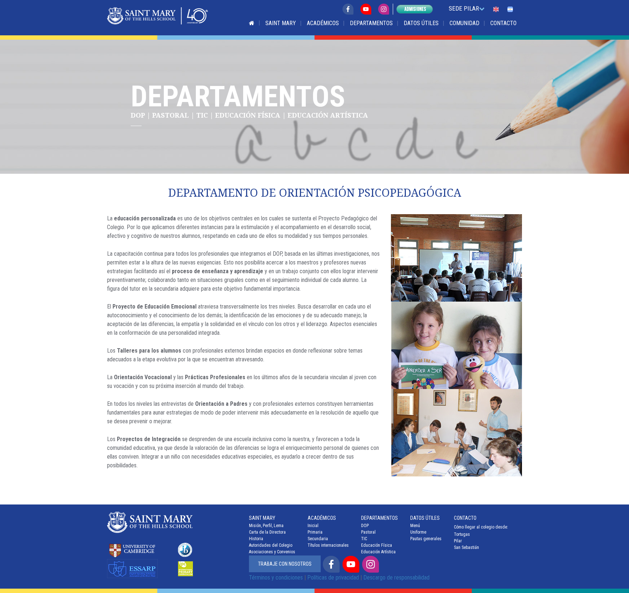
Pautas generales (426, 538)
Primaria (315, 532)
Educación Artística (378, 551)
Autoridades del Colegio (270, 545)
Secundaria (318, 538)
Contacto (503, 23)
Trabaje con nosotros (285, 564)
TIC (364, 538)
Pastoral (368, 532)
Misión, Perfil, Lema (266, 525)
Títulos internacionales (328, 545)
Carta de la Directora (267, 532)
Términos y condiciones (276, 577)
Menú (415, 525)
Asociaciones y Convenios (272, 551)
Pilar (458, 540)
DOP (365, 525)
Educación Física (376, 545)
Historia (256, 538)
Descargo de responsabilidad (396, 577)
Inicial (313, 525)
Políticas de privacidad (333, 577)
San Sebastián (466, 547)
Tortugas (462, 534)
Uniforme (418, 532)
